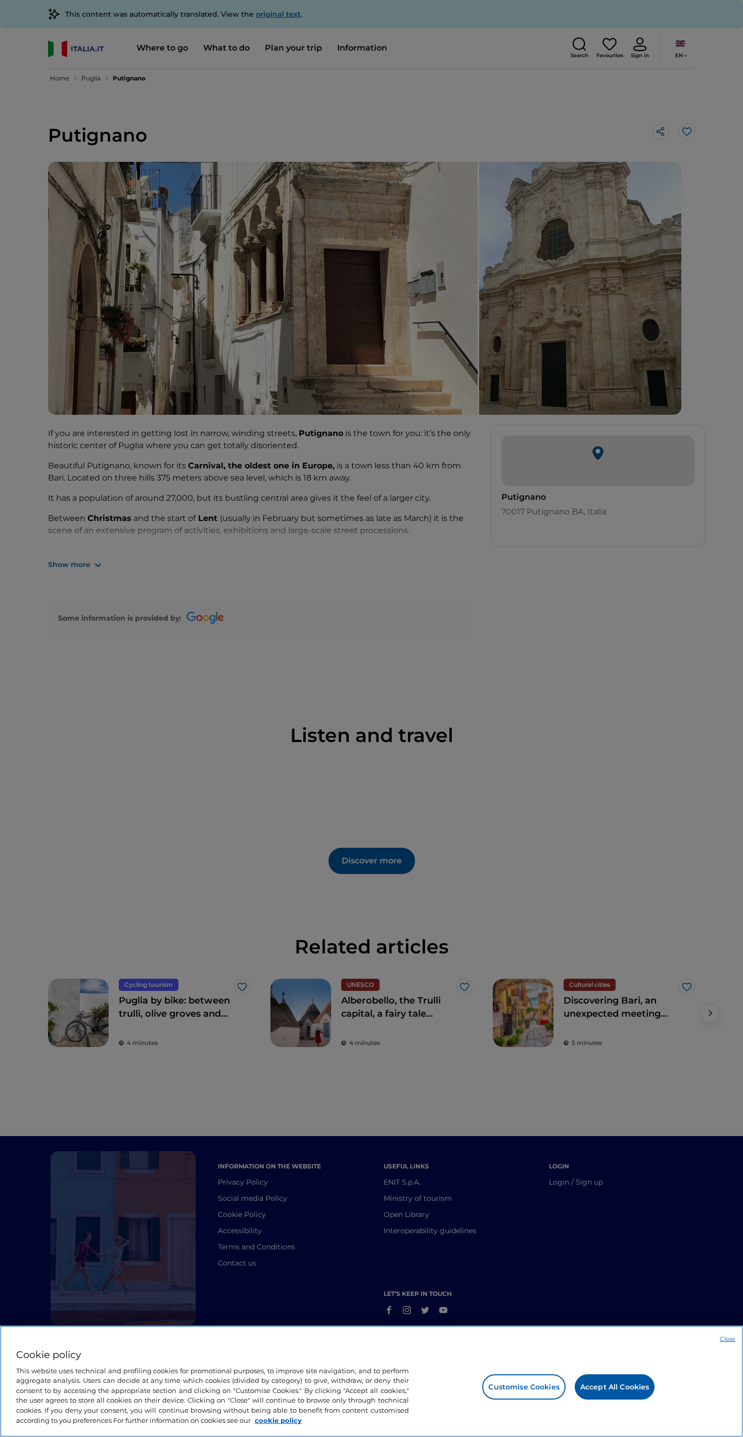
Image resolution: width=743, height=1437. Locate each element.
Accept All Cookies (614, 1386)
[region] (371, 1381)
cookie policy (278, 1420)
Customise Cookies (523, 1386)
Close (727, 1338)
